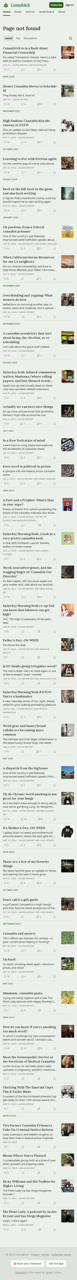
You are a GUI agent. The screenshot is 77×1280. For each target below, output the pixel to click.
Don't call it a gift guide (20, 900)
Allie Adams (47, 840)
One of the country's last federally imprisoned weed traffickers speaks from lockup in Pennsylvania (28, 774)
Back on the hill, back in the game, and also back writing (28, 191)
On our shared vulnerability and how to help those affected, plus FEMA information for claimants (29, 268)
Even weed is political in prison (27, 466)
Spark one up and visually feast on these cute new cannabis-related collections (27, 387)
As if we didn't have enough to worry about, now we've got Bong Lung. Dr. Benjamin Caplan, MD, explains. (30, 804)
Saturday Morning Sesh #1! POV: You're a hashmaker (27, 694)
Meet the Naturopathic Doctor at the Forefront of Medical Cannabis (29, 1059)
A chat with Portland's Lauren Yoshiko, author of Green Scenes (26, 544)
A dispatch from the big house (25, 768)
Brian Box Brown (26, 520)
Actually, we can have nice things (28, 407)
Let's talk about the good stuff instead (26, 346)
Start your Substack (29, 1263)
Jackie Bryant (20, 65)
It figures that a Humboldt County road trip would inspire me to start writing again (29, 199)
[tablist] (21, 38)
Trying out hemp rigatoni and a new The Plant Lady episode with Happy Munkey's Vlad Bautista (28, 999)
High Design (40, 65)
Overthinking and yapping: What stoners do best (28, 297)
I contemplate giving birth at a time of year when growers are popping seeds (29, 1162)
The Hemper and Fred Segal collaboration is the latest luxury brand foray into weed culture (30, 740)
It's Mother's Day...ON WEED (24, 828)
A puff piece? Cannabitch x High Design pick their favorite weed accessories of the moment (28, 906)
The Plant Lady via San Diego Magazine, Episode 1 (27, 1192)
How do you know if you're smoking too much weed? (29, 1029)
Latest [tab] (8, 38)
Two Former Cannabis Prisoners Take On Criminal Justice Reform (28, 1127)
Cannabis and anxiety (19, 933)
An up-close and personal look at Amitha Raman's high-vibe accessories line (28, 413)
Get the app (56, 1263)
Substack (20, 1272)
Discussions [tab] (30, 38)
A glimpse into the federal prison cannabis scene (29, 472)
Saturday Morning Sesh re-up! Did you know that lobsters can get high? (28, 610)
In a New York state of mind (24, 440)
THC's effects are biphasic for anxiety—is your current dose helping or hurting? (28, 940)
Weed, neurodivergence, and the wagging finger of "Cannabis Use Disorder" (27, 572)
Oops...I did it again (15, 1220)
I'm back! (9, 959)
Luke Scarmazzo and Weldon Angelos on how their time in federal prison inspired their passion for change (28, 1136)
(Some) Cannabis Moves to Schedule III (30, 88)
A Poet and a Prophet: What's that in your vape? (28, 502)
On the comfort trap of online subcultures (28, 163)
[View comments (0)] (22, 279)
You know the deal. (14, 645)
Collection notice (61, 1254)
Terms (45, 1254)
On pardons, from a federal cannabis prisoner (23, 229)
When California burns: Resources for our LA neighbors (28, 259)
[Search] (70, 38)
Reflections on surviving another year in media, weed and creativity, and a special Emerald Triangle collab (28, 306)
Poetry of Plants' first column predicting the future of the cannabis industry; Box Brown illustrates (29, 510)
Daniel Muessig (48, 244)
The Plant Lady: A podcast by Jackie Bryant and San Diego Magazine (30, 1214)
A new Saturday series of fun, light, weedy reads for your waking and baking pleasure (29, 702)
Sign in (69, 5)
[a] (68, 1186)
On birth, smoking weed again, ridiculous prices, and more (28, 965)
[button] (6, 12)
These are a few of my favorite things (26, 864)
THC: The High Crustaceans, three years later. (27, 620)
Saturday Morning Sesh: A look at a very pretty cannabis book (29, 536)
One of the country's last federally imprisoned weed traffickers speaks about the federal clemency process (28, 237)
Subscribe (56, 5)
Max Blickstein (48, 678)
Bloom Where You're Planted (24, 1156)
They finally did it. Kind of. (19, 95)
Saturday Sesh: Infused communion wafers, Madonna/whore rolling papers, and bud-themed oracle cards (29, 376)
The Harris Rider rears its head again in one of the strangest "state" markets (29, 672)
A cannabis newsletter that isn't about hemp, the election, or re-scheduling (27, 337)
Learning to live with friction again (30, 159)
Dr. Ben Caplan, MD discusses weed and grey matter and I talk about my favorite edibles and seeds (27, 582)
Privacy (35, 1254)
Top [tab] (18, 38)
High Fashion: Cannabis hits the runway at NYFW (26, 123)
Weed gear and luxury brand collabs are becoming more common (24, 730)
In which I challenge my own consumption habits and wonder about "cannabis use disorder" (29, 1037)
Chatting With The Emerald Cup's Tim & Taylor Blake (28, 1089)
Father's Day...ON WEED (21, 640)
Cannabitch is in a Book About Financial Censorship (25, 50)
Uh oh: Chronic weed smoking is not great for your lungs (30, 796)
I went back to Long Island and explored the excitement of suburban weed (27, 446)
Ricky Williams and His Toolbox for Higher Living (29, 1184)
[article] (38, 59)
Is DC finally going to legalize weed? (30, 666)
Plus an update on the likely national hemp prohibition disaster (29, 131)
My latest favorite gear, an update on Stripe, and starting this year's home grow (30, 872)
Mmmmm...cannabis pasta (22, 993)
